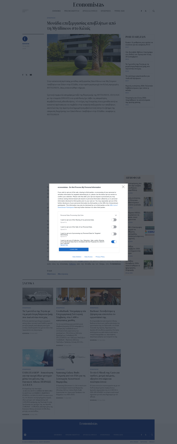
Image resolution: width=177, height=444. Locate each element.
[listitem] (88, 215)
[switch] (114, 219)
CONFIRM (74, 249)
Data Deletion (77, 257)
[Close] (124, 187)
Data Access (88, 257)
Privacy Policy (100, 257)
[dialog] (88, 222)
